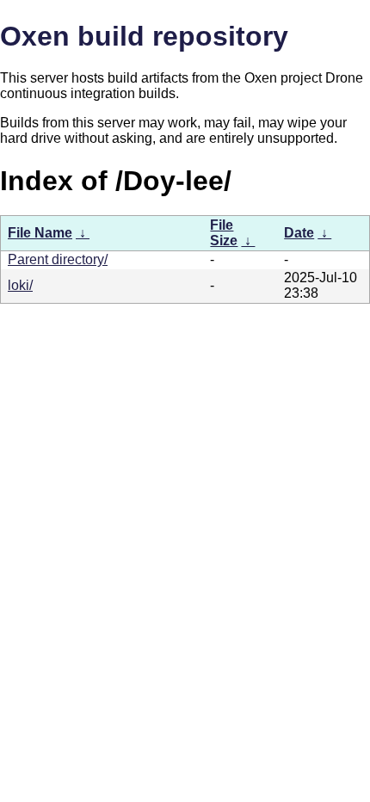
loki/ (20, 285)
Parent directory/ (58, 259)
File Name (40, 232)
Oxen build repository (144, 36)
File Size (223, 233)
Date (299, 232)
